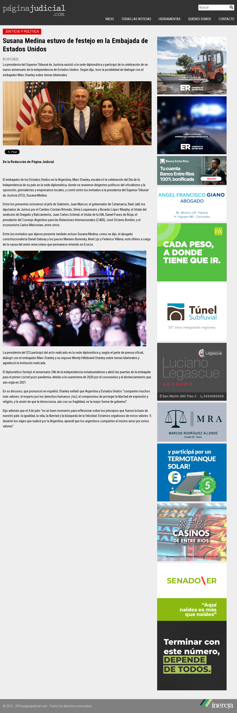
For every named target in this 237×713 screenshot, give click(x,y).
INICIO (110, 19)
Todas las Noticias (136, 19)
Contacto (226, 19)
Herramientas (170, 19)
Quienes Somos (199, 19)
